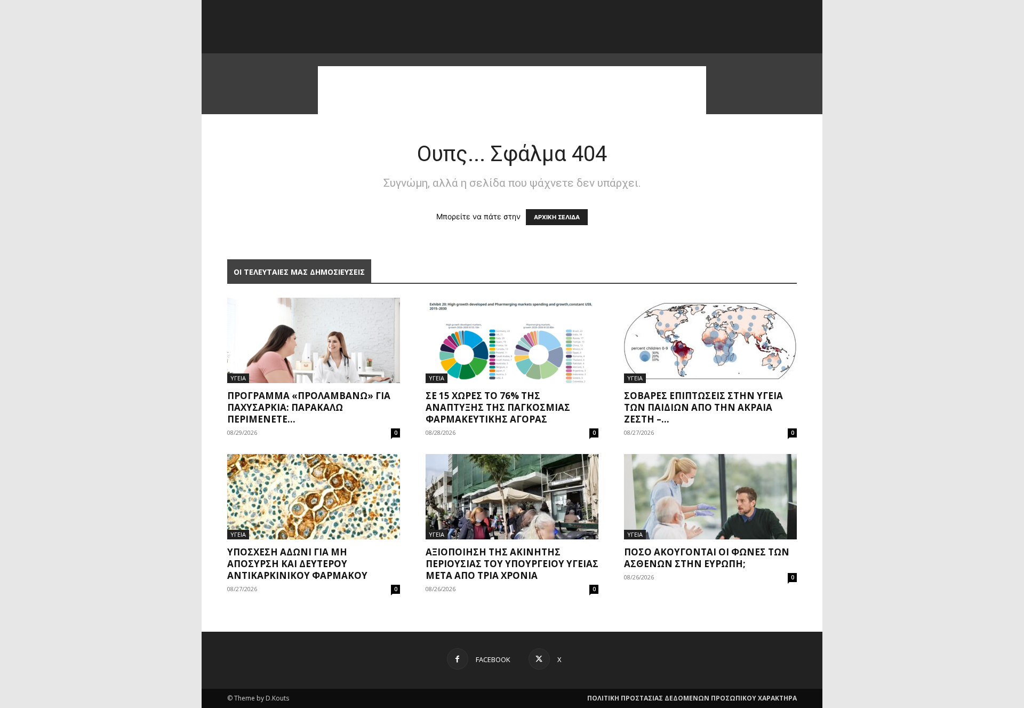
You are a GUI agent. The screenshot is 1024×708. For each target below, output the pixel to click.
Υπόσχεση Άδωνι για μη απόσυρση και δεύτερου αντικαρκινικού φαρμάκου (297, 564)
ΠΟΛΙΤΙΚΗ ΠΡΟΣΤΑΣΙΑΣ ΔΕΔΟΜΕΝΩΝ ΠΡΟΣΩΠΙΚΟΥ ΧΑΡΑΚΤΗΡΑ (692, 698)
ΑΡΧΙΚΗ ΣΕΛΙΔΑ (557, 217)
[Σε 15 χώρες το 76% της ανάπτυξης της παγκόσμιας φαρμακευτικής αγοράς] (512, 340)
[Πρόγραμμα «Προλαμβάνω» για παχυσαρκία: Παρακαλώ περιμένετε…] (313, 340)
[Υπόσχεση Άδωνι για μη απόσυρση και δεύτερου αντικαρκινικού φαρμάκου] (313, 496)
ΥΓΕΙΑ (238, 378)
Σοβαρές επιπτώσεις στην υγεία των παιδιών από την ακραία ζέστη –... (703, 407)
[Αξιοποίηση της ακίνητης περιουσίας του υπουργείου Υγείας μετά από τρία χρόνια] (512, 496)
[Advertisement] (512, 90)
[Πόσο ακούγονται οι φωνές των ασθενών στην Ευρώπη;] (710, 496)
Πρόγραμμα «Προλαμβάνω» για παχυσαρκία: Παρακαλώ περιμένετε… (308, 407)
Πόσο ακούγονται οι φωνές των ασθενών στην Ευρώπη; (706, 558)
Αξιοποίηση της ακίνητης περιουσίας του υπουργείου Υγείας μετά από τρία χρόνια (512, 564)
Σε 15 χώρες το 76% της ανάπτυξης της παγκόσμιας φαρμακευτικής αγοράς (498, 407)
